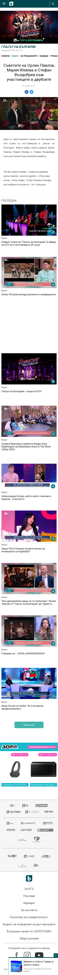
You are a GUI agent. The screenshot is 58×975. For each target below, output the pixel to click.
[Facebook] (17, 954)
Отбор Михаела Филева (38, 180)
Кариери (29, 903)
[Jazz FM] (46, 856)
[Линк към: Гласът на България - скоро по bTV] (29, 378)
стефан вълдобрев (38, 171)
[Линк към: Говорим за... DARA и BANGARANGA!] (29, 640)
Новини (5, 56)
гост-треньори (38, 184)
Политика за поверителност (29, 917)
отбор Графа (17, 180)
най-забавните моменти (16, 184)
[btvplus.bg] (10, 823)
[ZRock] (36, 865)
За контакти (29, 910)
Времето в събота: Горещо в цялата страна (38, 963)
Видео (15, 56)
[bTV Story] (31, 811)
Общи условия (29, 938)
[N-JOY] (12, 856)
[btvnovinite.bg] (28, 823)
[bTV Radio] (29, 856)
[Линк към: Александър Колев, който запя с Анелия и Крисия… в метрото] (29, 483)
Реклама (29, 896)
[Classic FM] (22, 865)
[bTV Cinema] (41, 805)
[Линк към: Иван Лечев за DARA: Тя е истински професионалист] (29, 693)
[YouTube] (39, 954)
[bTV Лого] (29, 878)
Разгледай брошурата (42, 747)
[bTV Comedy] (25, 805)
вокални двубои (28, 176)
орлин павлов (11, 176)
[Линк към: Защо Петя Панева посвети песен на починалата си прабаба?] (29, 536)
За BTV (29, 889)
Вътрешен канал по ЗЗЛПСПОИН (29, 931)
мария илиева (19, 171)
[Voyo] (10, 829)
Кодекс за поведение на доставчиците (29, 924)
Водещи (44, 56)
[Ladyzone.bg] (25, 830)
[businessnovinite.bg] (47, 823)
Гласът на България (18, 47)
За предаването (29, 56)
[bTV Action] (12, 811)
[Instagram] (28, 954)
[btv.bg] (13, 805)
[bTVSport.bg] (44, 830)
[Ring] (48, 812)
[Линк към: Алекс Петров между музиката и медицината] (29, 282)
